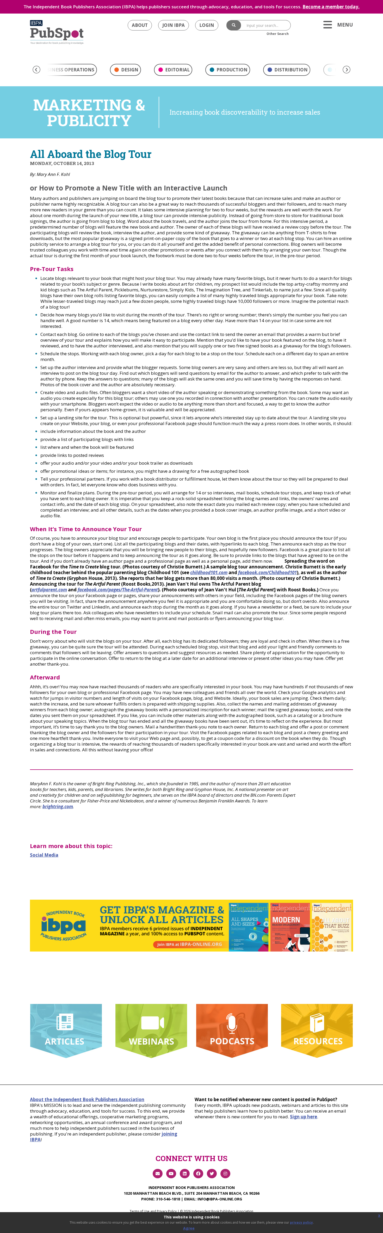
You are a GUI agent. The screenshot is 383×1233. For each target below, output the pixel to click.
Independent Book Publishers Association (192, 1187)
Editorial (177, 70)
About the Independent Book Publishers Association (87, 1099)
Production (231, 70)
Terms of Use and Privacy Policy (153, 1211)
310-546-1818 (168, 1199)
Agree (189, 1228)
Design (129, 70)
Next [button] (346, 69)
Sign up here (303, 1117)
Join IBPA (173, 25)
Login (206, 25)
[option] (125, 71)
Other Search (278, 34)
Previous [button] (36, 69)
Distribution (290, 70)
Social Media (44, 855)
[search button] (233, 25)
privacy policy (301, 1222)
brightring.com (57, 806)
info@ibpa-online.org (219, 1199)
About (140, 25)
